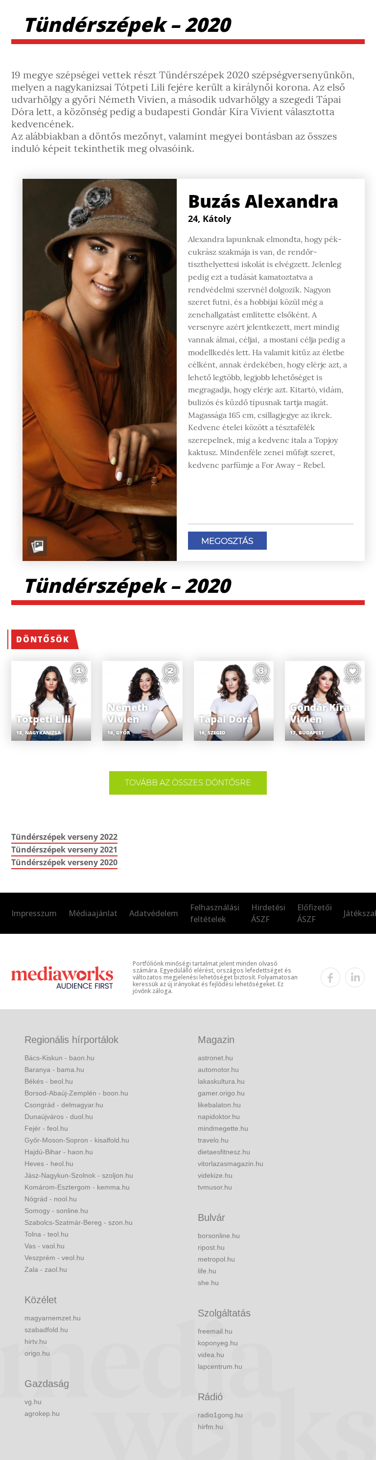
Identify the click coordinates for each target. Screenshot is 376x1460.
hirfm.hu (210, 1427)
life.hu (207, 1271)
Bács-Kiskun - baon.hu (59, 1058)
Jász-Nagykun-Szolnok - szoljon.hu (78, 1175)
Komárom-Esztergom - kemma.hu (77, 1187)
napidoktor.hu (219, 1116)
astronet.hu (215, 1058)
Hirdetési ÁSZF (268, 913)
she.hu (208, 1283)
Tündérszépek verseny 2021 (64, 849)
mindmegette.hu (223, 1128)
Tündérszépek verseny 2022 (64, 836)
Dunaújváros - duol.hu (58, 1116)
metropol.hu (216, 1259)
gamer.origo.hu (221, 1093)
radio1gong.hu (220, 1415)
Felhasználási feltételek (214, 913)
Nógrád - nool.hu (50, 1199)
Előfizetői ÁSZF (314, 913)
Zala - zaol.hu (45, 1269)
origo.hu (37, 1353)
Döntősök (43, 639)
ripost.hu (211, 1247)
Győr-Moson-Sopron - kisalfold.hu (76, 1140)
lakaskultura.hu (221, 1081)
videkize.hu (215, 1175)
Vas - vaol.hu (44, 1246)
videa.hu (211, 1355)
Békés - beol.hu (48, 1081)
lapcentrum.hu (220, 1366)
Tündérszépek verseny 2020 (64, 862)
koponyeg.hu (218, 1343)
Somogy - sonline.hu (56, 1211)
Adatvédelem (153, 913)
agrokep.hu (42, 1413)
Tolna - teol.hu (46, 1234)
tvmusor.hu (215, 1187)
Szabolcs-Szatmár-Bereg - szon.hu (78, 1222)
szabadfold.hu (46, 1330)
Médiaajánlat (93, 913)
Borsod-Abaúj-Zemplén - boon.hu (76, 1093)
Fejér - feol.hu (46, 1128)
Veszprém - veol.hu (54, 1258)
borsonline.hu (219, 1236)
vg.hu (33, 1402)
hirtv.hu (35, 1341)
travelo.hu (213, 1140)
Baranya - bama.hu (54, 1069)
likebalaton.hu (219, 1105)
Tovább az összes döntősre (188, 782)
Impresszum (34, 913)
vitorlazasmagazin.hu (230, 1164)
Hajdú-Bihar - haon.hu (58, 1152)
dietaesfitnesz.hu (224, 1152)
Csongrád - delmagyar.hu (63, 1105)
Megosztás (227, 541)
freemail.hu (215, 1331)
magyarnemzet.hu (52, 1318)
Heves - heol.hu (48, 1164)
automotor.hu (218, 1069)
